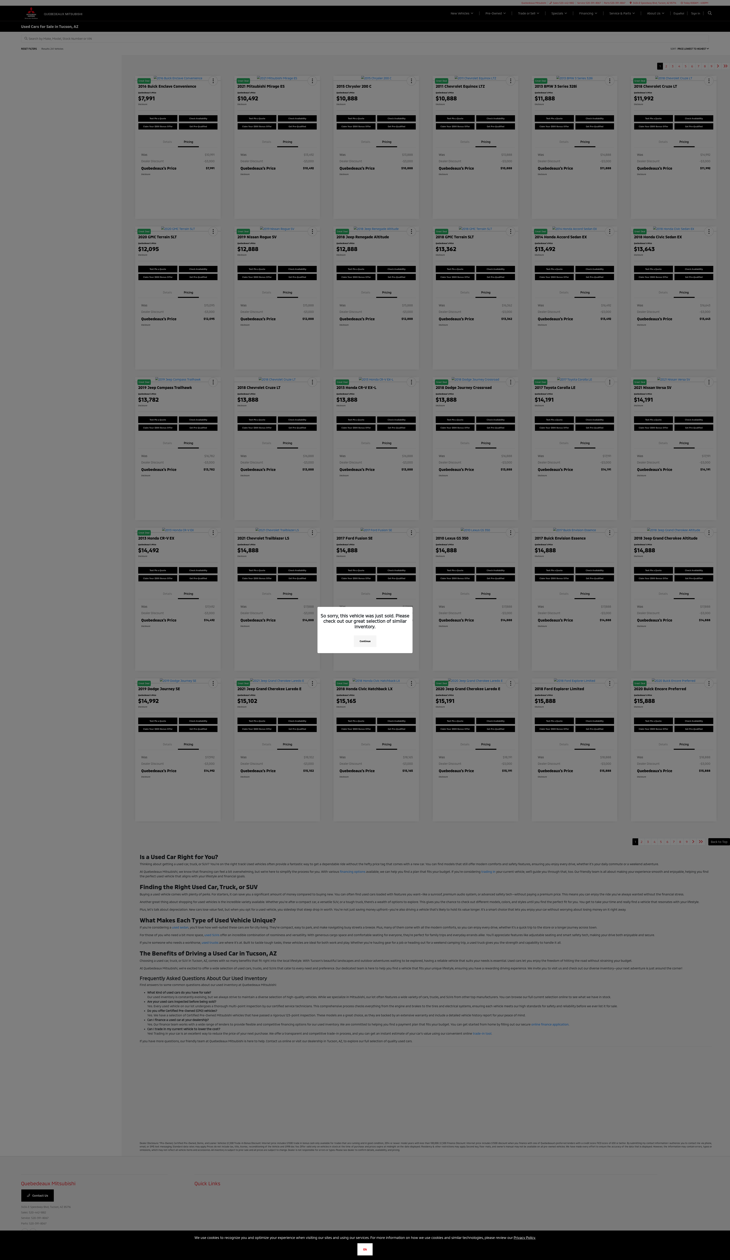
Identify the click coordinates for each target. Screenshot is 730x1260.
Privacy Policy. (525, 1237)
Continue (365, 641)
